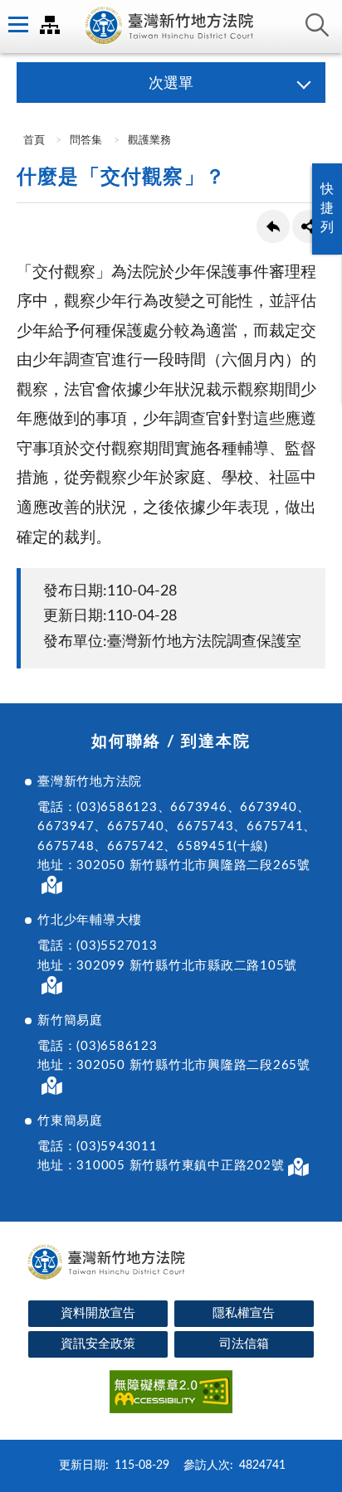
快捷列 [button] (327, 208)
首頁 (33, 140)
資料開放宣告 (98, 1313)
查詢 (317, 25)
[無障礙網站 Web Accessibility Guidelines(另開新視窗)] (171, 1394)
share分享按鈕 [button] (308, 226)
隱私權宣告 (244, 1313)
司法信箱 (244, 1344)
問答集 (86, 140)
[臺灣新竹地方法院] (171, 26)
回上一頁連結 (273, 226)
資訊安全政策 (98, 1344)
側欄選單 (16, 25)
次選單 (171, 83)
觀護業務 (149, 140)
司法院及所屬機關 (49, 25)
